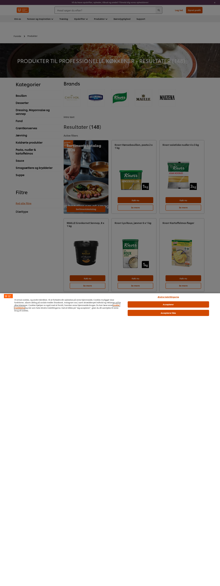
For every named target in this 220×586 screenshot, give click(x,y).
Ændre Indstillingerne (168, 296)
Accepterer (168, 304)
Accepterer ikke (168, 312)
